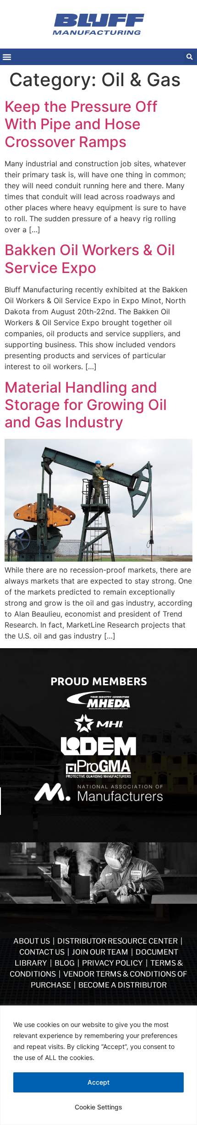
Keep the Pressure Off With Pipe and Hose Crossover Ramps (81, 124)
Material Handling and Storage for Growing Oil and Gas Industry (86, 404)
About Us (31, 941)
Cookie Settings (98, 1107)
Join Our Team (100, 952)
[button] (189, 57)
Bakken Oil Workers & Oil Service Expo (90, 258)
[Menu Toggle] (6, 56)
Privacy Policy (113, 963)
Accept (98, 1082)
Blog (65, 963)
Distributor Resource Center (117, 941)
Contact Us (42, 952)
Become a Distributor (122, 985)
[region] (98, 1065)
